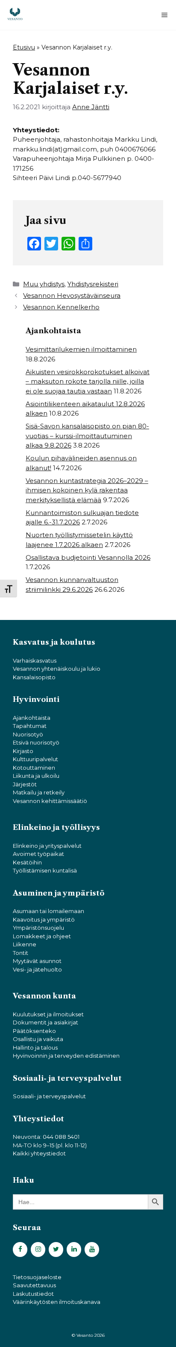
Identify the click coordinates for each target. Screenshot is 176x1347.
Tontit (20, 952)
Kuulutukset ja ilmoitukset (48, 1014)
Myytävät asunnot (37, 960)
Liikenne (24, 944)
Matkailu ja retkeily (39, 792)
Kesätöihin (27, 862)
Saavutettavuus (34, 1285)
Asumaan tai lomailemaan (48, 911)
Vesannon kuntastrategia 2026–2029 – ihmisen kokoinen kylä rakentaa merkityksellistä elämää (87, 490)
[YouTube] (92, 1249)
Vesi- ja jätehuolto (37, 969)
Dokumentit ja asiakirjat (45, 1022)
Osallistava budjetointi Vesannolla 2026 (88, 557)
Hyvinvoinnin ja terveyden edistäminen (66, 1055)
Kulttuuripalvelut (35, 759)
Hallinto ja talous (35, 1047)
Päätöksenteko (34, 1030)
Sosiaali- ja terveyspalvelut (49, 1096)
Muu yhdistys (44, 284)
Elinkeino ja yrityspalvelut (47, 845)
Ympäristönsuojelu (38, 927)
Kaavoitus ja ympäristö (44, 919)
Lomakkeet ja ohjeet (42, 936)
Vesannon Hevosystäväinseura (71, 295)
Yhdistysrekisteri (92, 284)
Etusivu (24, 47)
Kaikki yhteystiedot (39, 1153)
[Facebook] (20, 1249)
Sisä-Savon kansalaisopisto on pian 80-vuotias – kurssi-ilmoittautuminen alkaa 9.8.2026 (87, 435)
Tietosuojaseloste (37, 1277)
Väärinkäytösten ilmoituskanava (56, 1301)
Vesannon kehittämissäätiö (50, 800)
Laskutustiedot (33, 1293)
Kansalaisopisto (34, 677)
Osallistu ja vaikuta (38, 1039)
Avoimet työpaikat (38, 853)
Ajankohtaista (31, 717)
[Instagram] (38, 1249)
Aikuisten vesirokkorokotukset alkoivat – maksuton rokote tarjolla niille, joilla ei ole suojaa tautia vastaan (88, 381)
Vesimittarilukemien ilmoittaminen (81, 349)
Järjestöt (25, 784)
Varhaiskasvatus (34, 660)
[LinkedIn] (74, 1249)
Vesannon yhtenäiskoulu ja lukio (56, 668)
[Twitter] (56, 1249)
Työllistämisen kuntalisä (45, 870)
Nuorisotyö (28, 734)
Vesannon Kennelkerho (61, 307)
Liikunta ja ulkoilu (36, 775)
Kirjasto (23, 751)
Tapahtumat (30, 725)
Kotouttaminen (34, 767)
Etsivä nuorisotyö (36, 742)
